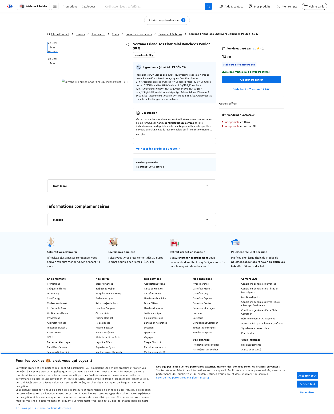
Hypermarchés (201, 283)
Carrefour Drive (152, 293)
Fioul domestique (153, 317)
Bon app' (197, 312)
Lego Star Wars (104, 342)
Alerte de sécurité (251, 349)
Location (149, 327)
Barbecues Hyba (104, 298)
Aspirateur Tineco (56, 322)
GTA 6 (50, 337)
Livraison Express (153, 307)
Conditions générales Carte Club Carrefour (259, 311)
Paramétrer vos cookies (205, 349)
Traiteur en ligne (153, 312)
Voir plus (140, 134)
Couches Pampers (105, 307)
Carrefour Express (202, 298)
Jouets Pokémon (105, 332)
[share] (127, 44)
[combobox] (157, 6)
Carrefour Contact (203, 303)
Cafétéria (198, 317)
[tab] (52, 47)
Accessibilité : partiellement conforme (262, 323)
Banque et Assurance (155, 322)
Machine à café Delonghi (109, 351)
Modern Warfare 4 (57, 303)
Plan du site (247, 333)
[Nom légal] (206, 185)
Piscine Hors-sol (104, 317)
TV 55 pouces (103, 322)
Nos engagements (251, 344)
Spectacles (150, 332)
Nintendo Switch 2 (57, 327)
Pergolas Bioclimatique (108, 293)
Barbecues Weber (105, 288)
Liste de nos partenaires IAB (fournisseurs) (182, 377)
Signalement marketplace (255, 328)
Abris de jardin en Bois (108, 337)
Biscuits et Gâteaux (170, 34)
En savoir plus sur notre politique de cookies (43, 408)
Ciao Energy (53, 298)
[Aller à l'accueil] (10, 6)
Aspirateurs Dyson (105, 347)
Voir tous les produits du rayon (156, 148)
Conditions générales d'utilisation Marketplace (259, 290)
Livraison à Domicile (155, 298)
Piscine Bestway (104, 327)
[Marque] (206, 219)
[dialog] (167, 384)
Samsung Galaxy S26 (58, 351)
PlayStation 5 (54, 332)
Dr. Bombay (53, 293)
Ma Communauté (153, 351)
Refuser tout (307, 384)
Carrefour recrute (154, 347)
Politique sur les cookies (206, 344)
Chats (115, 34)
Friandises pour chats (139, 34)
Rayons (80, 34)
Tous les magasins (202, 332)
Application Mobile (154, 283)
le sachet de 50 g (144, 54)
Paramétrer (307, 392)
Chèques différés (56, 288)
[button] (54, 6)
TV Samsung (53, 317)
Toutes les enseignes (204, 327)
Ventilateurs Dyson (57, 312)
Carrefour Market (202, 288)
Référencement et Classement (258, 318)
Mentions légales (250, 296)
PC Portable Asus (56, 307)
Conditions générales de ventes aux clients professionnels (260, 303)
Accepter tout (308, 375)
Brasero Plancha (104, 283)
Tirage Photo (151, 342)
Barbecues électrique (58, 342)
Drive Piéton (151, 303)
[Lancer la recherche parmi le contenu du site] (208, 6)
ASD (254, 48)
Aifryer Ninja (102, 312)
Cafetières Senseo (57, 347)
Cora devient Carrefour (205, 322)
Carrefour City (200, 293)
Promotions (53, 283)
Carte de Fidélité (153, 288)
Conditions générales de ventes (258, 283)
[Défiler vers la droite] (127, 81)
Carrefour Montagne (204, 307)
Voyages (148, 337)
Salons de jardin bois (107, 303)
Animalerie (98, 34)
